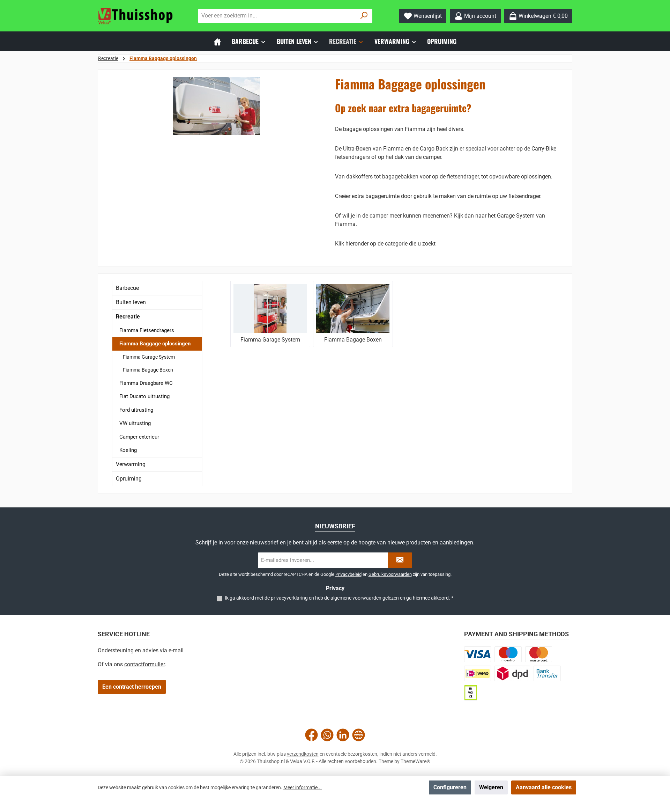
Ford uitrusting (136, 410)
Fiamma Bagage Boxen (148, 370)
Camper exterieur (139, 437)
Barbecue (127, 288)
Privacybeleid (348, 574)
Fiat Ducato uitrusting (144, 396)
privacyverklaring (289, 598)
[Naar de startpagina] (136, 15)
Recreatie (128, 316)
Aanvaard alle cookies (544, 787)
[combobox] (277, 16)
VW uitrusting (135, 423)
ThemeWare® (415, 761)
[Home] (217, 41)
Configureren (450, 787)
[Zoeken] (364, 16)
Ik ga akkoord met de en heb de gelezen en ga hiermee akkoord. (339, 598)
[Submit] (400, 560)
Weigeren (491, 787)
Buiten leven (131, 302)
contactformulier (144, 664)
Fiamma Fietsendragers (146, 330)
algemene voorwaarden (355, 598)
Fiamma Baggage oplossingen (155, 343)
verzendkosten (303, 754)
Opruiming (129, 478)
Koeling (128, 450)
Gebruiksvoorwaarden (390, 574)
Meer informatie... (302, 787)
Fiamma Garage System (149, 357)
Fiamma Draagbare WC (146, 383)
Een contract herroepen (131, 686)
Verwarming (131, 464)
